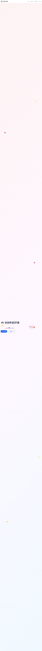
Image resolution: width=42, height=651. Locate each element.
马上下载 (40, 1)
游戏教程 (36, 1)
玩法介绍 (32, 1)
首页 (29, 1)
